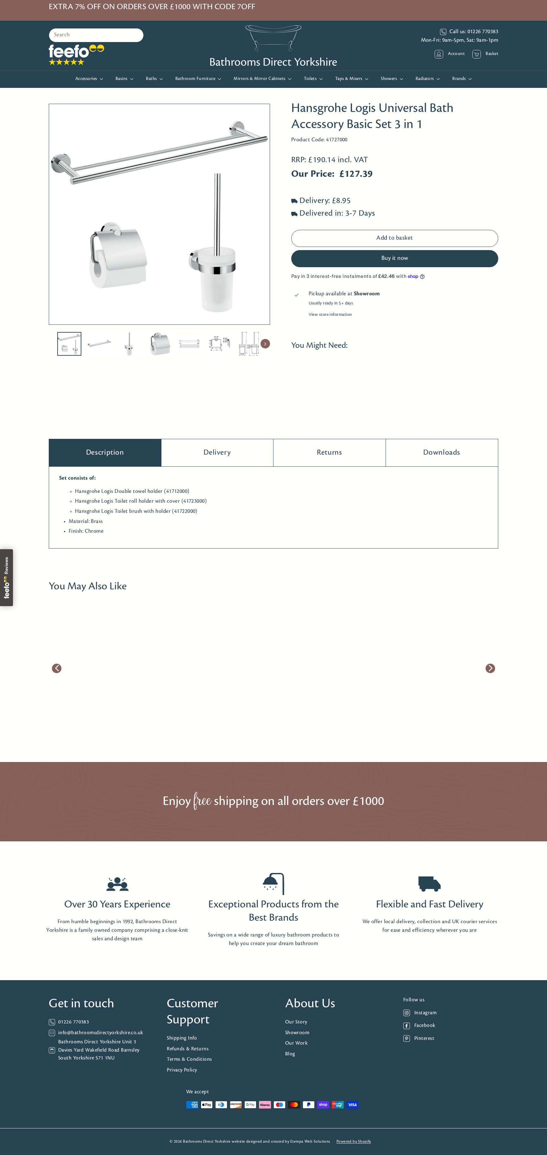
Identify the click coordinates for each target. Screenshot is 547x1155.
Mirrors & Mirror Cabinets (260, 79)
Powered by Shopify (353, 1142)
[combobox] (96, 35)
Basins (122, 79)
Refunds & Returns (188, 1049)
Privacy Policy (182, 1070)
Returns (329, 453)
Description (105, 453)
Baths (152, 79)
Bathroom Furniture (196, 79)
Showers (389, 79)
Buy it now (394, 258)
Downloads (441, 453)
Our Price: (313, 174)
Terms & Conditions (189, 1059)
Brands (459, 79)
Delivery (217, 453)
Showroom (297, 1032)
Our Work (296, 1043)
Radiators (425, 79)
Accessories (86, 79)
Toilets (311, 79)
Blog (290, 1054)
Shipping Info (182, 1038)
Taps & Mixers (349, 79)
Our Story (296, 1022)
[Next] (265, 344)
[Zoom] (159, 214)
